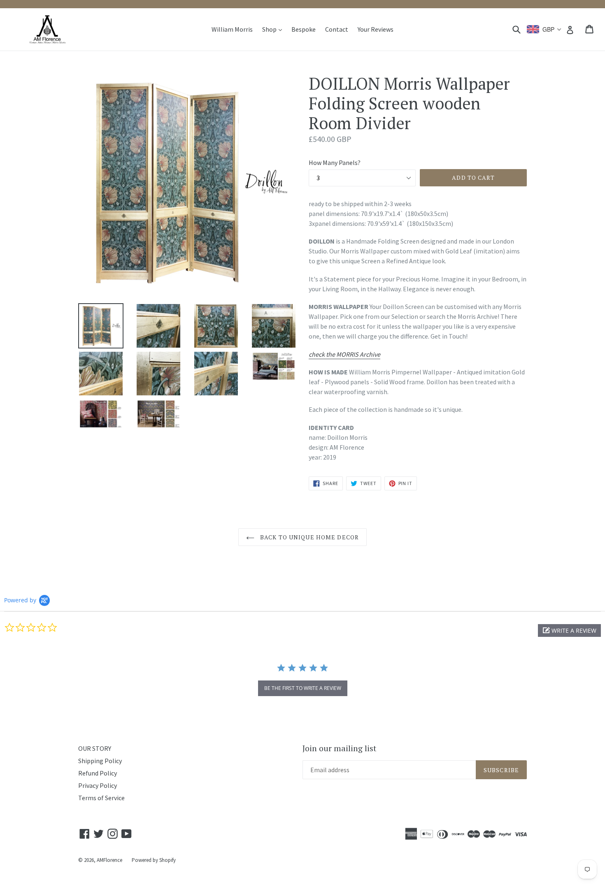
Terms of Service (101, 798)
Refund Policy (97, 773)
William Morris (232, 29)
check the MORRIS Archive (344, 354)
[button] (569, 630)
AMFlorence (109, 860)
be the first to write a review (302, 688)
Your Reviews (375, 29)
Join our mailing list (339, 748)
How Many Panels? (335, 162)
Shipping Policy (100, 761)
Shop (274, 29)
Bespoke (303, 29)
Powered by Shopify (154, 860)
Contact (336, 29)
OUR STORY (94, 748)
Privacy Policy (97, 785)
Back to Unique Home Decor (308, 537)
